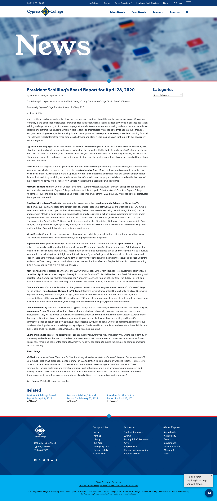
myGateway (94, 3)
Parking (97, 435)
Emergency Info (101, 446)
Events (167, 439)
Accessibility (170, 435)
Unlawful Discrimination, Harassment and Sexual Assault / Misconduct (108, 485)
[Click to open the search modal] (187, 12)
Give (126, 442)
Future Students (139, 12)
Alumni (128, 435)
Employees (175, 12)
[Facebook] (35, 459)
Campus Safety (100, 449)
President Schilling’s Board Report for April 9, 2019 (41, 397)
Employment (130, 446)
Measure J (169, 449)
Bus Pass (97, 442)
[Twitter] (39, 459)
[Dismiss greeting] (211, 475)
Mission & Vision (172, 446)
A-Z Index (178, 3)
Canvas (107, 3)
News (166, 453)
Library (166, 3)
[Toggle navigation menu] (188, 3)
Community (158, 12)
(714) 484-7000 (36, 2)
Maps (96, 432)
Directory (106, 482)
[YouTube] (56, 459)
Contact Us (116, 482)
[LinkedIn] (52, 459)
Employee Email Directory (147, 3)
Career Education (122, 3)
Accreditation (170, 432)
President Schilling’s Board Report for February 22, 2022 (82, 397)
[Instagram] (44, 459)
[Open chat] (209, 493)
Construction (99, 453)
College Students (117, 12)
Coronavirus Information (136, 449)
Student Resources (133, 432)
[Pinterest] (48, 459)
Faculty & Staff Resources (136, 439)
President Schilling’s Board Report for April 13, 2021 (121, 397)
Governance (170, 442)
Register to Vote (132, 453)
